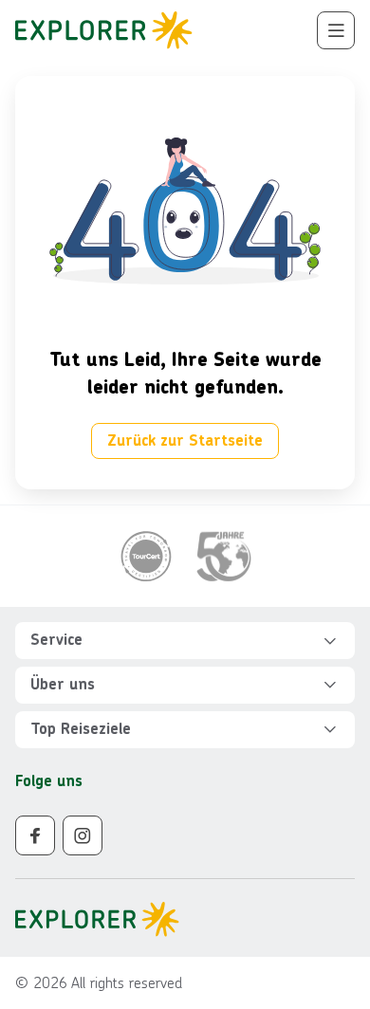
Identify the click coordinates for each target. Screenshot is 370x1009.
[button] (185, 640)
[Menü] (336, 30)
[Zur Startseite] (104, 30)
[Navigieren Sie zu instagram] (82, 835)
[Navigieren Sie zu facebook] (35, 835)
